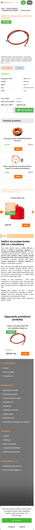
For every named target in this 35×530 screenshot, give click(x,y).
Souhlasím (18, 520)
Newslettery (7, 406)
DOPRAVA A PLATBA (10, 410)
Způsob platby (8, 414)
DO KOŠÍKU (26, 110)
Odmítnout (11, 526)
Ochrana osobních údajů (12, 398)
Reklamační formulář (10, 390)
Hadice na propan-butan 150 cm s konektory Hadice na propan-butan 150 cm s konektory (17, 327)
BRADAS (26, 81)
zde (20, 515)
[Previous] (1, 212)
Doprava (19, 68)
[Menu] (31, 3)
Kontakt (5, 368)
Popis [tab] (4, 236)
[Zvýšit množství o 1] (14, 109)
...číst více (7, 62)
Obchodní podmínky (10, 394)
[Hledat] (15, 3)
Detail (18, 149)
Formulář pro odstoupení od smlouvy (16, 422)
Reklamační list (8, 418)
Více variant (7, 68)
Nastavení (22, 526)
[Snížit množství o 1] (14, 111)
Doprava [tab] (10, 236)
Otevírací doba (8, 372)
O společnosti (8, 376)
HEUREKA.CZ (8, 402)
